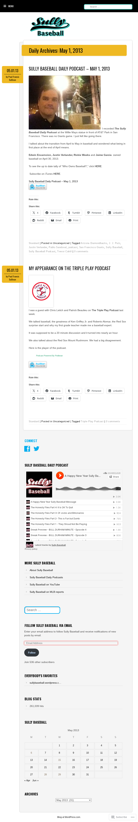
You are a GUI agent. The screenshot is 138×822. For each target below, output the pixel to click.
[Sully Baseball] (50, 36)
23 (73, 767)
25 (101, 767)
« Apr (27, 780)
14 (45, 760)
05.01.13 (12, 70)
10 (87, 753)
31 (87, 774)
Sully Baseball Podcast (42, 251)
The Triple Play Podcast (105, 310)
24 (87, 767)
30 (73, 774)
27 (31, 774)
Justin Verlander (38, 247)
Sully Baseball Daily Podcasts (46, 577)
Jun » (35, 780)
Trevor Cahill (64, 251)
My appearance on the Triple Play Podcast (70, 268)
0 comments (81, 251)
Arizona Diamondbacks (94, 243)
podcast (73, 247)
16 (73, 760)
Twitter (36, 449)
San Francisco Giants (91, 247)
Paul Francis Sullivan (13, 78)
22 (59, 767)
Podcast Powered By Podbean (49, 356)
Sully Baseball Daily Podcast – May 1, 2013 (69, 68)
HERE (98, 166)
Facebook (27, 449)
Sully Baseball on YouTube (45, 584)
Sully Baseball (114, 247)
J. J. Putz (114, 243)
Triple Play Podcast (92, 421)
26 (115, 767)
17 (87, 760)
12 (115, 753)
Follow (31, 652)
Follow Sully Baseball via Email (48, 625)
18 (101, 760)
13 (31, 760)
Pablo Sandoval (58, 247)
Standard (34, 243)
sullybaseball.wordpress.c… (45, 682)
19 (115, 760)
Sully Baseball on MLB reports (47, 591)
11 (101, 753)
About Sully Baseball (41, 570)
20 (31, 767)
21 (45, 767)
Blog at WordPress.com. (69, 817)
